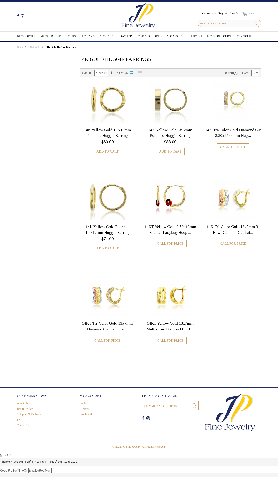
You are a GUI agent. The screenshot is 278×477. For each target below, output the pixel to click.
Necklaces (107, 36)
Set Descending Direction (112, 73)
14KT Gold (46, 36)
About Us (22, 403)
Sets (60, 36)
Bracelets (126, 36)
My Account (209, 13)
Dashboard (86, 414)
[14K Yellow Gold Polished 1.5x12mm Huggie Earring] (108, 198)
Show (245, 72)
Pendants (88, 36)
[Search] (257, 23)
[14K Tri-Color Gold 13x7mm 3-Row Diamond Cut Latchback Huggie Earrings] (233, 198)
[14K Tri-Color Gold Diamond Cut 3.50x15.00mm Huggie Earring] (233, 101)
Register (223, 13)
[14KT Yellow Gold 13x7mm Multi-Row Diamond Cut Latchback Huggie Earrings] (170, 295)
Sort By (87, 72)
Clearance (195, 36)
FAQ (19, 420)
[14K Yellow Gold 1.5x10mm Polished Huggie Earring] (108, 101)
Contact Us (244, 36)
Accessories (175, 36)
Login (83, 403)
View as (121, 72)
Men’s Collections (219, 36)
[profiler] (5, 455)
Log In (234, 13)
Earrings (143, 36)
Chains (72, 36)
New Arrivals (26, 36)
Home (20, 46)
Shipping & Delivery (29, 414)
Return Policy (25, 408)
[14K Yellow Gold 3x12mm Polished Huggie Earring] (170, 101)
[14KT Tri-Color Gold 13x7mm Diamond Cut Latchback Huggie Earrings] (108, 295)
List (139, 73)
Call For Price (233, 147)
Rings (158, 36)
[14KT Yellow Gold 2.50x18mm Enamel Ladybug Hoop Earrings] (170, 198)
